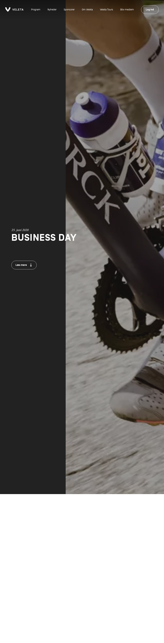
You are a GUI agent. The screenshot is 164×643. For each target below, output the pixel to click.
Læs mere (21, 265)
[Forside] (14, 9)
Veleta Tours (106, 9)
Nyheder (52, 9)
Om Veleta (87, 9)
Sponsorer (69, 9)
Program (35, 9)
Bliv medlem (127, 9)
